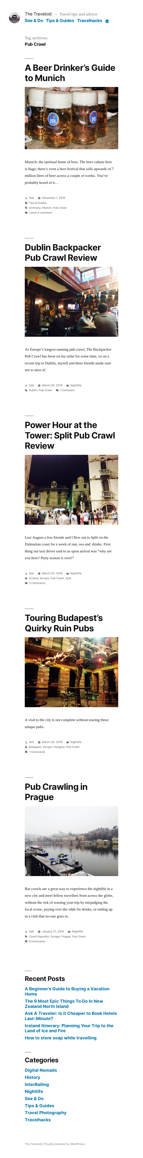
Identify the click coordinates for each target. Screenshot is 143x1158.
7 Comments (37, 752)
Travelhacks (89, 20)
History (32, 1077)
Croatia (33, 578)
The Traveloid (38, 14)
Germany (35, 207)
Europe (44, 578)
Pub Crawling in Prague (56, 791)
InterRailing (37, 1084)
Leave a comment (40, 212)
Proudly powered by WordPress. (64, 1144)
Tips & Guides (60, 20)
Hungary (59, 747)
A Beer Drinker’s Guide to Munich (70, 72)
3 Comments (37, 583)
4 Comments (37, 941)
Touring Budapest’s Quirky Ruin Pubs (64, 623)
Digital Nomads (41, 1070)
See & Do (34, 20)
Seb (31, 197)
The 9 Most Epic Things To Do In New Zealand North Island (64, 1004)
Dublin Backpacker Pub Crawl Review (63, 252)
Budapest (35, 747)
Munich (47, 207)
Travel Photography (46, 1112)
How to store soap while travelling (61, 1037)
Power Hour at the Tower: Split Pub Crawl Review (70, 435)
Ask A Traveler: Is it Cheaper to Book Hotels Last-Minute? (71, 1016)
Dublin (33, 390)
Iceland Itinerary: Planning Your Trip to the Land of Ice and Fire (69, 1028)
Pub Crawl (59, 207)
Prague (66, 936)
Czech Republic (39, 936)
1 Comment (67, 390)
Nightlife (75, 385)
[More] (107, 21)
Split (68, 578)
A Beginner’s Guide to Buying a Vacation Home (67, 991)
